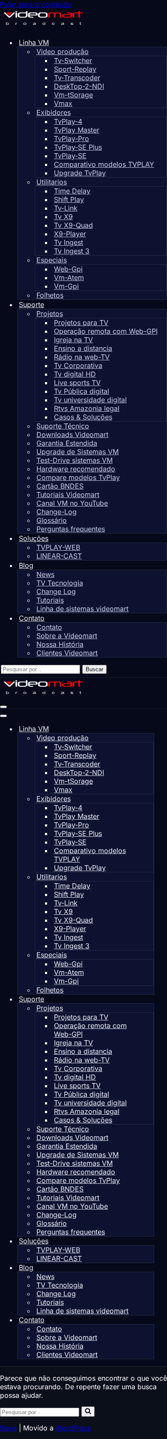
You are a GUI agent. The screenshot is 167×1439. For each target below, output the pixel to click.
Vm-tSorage (73, 95)
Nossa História (60, 644)
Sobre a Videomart (66, 635)
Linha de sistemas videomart (82, 608)
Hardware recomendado (75, 469)
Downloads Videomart (72, 434)
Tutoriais (50, 600)
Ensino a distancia (83, 348)
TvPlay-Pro (71, 138)
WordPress (73, 1428)
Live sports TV (77, 382)
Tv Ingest (68, 242)
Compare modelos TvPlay (78, 477)
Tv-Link (66, 208)
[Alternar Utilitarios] (149, 877)
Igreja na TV (73, 339)
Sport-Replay (75, 69)
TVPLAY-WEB (58, 547)
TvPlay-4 (68, 121)
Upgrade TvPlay (80, 173)
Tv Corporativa (78, 365)
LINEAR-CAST (59, 556)
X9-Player (70, 233)
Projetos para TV (81, 322)
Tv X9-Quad (73, 225)
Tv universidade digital (90, 399)
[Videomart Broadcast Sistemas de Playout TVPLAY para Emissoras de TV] (43, 26)
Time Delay (72, 191)
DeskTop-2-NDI (79, 86)
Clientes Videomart (67, 653)
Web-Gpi (68, 269)
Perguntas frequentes (70, 529)
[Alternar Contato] (149, 1320)
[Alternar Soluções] (149, 1241)
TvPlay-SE (70, 155)
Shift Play (69, 199)
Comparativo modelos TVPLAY (104, 164)
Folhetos (49, 295)
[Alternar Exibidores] (149, 798)
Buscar (94, 669)
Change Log (56, 591)
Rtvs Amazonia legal (86, 408)
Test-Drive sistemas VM (74, 460)
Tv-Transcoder (77, 77)
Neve (8, 1428)
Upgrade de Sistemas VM (77, 451)
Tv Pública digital (81, 391)
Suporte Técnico (62, 426)
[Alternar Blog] (149, 1267)
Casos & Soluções (83, 417)
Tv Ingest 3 (71, 251)
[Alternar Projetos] (149, 1008)
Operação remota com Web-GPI (106, 331)
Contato (49, 627)
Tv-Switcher (73, 60)
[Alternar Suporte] (149, 999)
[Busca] (88, 1411)
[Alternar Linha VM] (149, 729)
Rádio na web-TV (82, 357)
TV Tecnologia (59, 583)
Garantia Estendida (66, 443)
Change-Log (56, 511)
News (45, 574)
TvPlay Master (76, 130)
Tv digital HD (75, 374)
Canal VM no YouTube (72, 503)
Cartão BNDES (60, 486)
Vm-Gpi (66, 286)
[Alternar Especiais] (149, 955)
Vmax (63, 103)
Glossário (51, 520)
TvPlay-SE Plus (78, 147)
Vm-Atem (69, 277)
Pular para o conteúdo (36, 4)
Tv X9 (63, 216)
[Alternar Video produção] (149, 738)
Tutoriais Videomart (67, 494)
